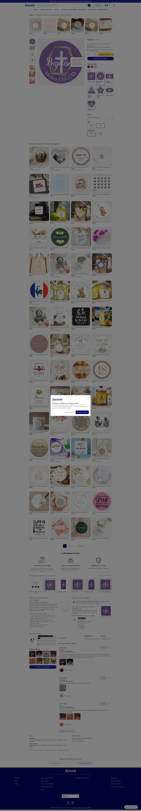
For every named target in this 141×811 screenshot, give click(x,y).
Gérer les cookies (69, 412)
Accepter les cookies (82, 412)
